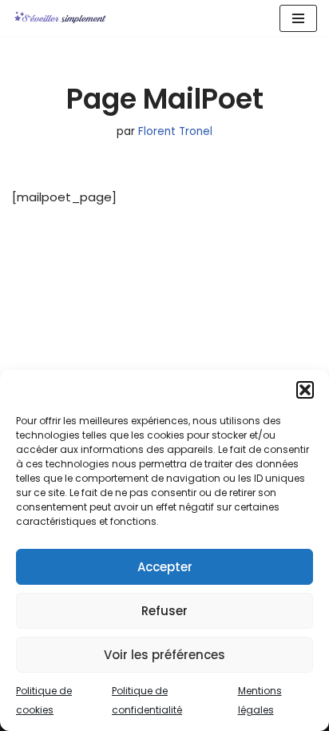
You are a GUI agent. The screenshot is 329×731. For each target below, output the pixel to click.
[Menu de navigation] (298, 18)
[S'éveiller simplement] (60, 18)
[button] (305, 390)
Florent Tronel (175, 131)
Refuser (164, 610)
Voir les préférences (164, 654)
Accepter (164, 566)
